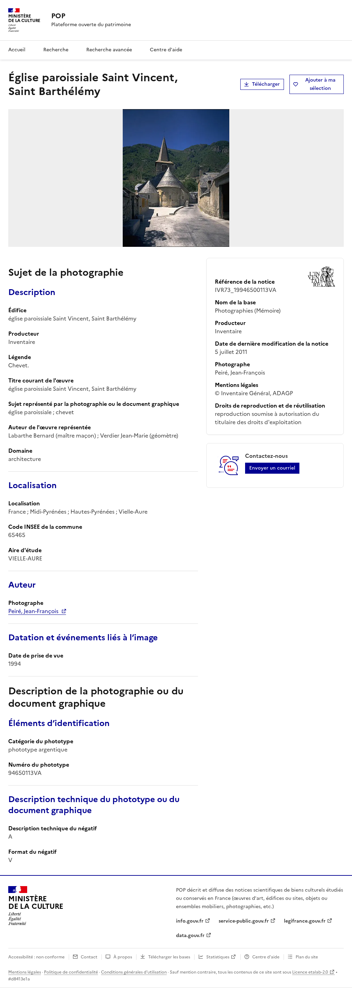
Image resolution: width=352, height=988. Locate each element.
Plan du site (307, 957)
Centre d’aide (265, 957)
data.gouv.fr (190, 935)
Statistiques (217, 957)
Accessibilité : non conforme (36, 957)
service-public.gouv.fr (244, 921)
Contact (89, 957)
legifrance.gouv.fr (305, 921)
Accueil (16, 49)
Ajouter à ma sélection (320, 84)
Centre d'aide (166, 49)
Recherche (55, 49)
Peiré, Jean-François (33, 611)
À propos (122, 957)
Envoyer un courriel (272, 468)
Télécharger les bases (169, 957)
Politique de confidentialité (71, 972)
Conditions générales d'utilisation (134, 972)
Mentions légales (24, 972)
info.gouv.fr (190, 921)
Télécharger (266, 84)
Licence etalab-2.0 (310, 972)
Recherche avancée (109, 49)
